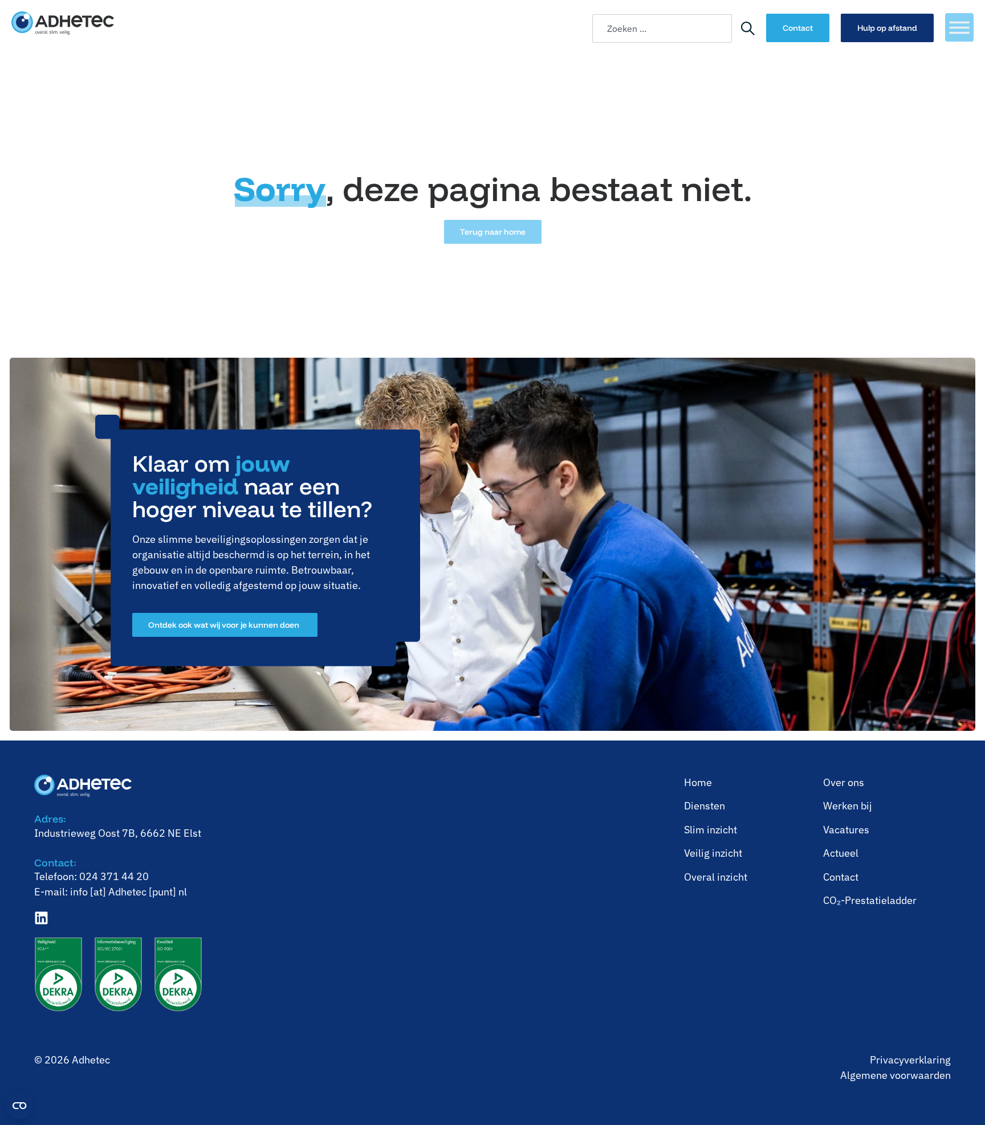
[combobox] (662, 28)
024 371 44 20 (114, 876)
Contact (840, 876)
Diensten (704, 805)
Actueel (840, 853)
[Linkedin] (41, 918)
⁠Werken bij (847, 805)
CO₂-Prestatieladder (870, 900)
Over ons (843, 782)
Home (698, 782)
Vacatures (846, 829)
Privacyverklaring (910, 1059)
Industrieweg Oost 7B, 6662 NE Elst (117, 833)
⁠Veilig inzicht (713, 853)
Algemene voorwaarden (895, 1075)
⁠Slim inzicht (710, 829)
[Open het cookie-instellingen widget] (19, 1105)
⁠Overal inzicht (715, 876)
